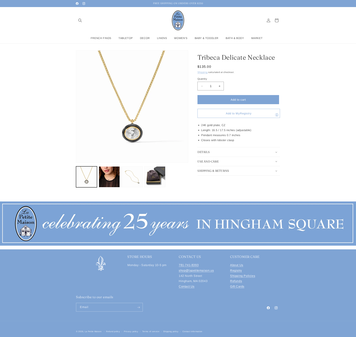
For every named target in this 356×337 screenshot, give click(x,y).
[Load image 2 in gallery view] (109, 176)
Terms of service (150, 331)
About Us (236, 265)
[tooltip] (277, 115)
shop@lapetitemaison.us (196, 270)
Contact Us (187, 286)
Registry (236, 270)
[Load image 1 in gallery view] (86, 176)
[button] (80, 20)
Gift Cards (237, 286)
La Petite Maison (93, 331)
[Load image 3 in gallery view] (132, 176)
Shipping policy (171, 331)
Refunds (236, 281)
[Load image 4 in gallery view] (154, 176)
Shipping (202, 72)
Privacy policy (131, 331)
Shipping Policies (242, 275)
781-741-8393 (189, 265)
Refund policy (113, 331)
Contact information (192, 331)
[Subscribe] (138, 307)
